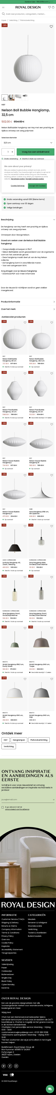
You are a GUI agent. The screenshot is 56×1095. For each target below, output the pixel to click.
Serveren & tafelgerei (37, 923)
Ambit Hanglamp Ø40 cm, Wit (13, 716)
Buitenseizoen (8, 974)
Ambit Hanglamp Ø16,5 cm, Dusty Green (13, 665)
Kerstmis (5, 988)
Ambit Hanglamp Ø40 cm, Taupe (39, 665)
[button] (49, 7)
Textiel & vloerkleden (37, 933)
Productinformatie (10, 301)
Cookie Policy (7, 943)
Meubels (31, 919)
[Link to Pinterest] (4, 1066)
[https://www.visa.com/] (5, 1074)
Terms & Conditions (10, 933)
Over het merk (8, 309)
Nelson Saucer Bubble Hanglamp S (11, 513)
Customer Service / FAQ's (13, 919)
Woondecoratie (35, 926)
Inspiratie (6, 946)
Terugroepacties (9, 953)
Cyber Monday (8, 984)
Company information (12, 929)
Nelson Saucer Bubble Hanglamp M (37, 462)
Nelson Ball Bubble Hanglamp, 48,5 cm (37, 360)
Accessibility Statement (12, 949)
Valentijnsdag (8, 964)
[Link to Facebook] (10, 1066)
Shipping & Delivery (10, 923)
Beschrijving (7, 219)
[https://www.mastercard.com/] (12, 1075)
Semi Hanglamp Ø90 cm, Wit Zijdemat (39, 513)
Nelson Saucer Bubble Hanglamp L (11, 462)
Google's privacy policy (35, 179)
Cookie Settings (18, 186)
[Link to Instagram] (16, 1066)
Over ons (6, 939)
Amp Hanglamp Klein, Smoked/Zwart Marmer (38, 564)
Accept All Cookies (37, 186)
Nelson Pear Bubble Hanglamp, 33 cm (36, 411)
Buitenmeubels (34, 936)
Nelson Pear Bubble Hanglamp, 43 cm (10, 411)
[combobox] (28, 142)
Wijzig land (6, 1012)
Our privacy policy (18, 179)
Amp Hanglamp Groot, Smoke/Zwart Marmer (38, 614)
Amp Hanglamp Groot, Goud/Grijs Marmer (11, 614)
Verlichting (32, 929)
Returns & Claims (9, 926)
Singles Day (7, 978)
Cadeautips (7, 971)
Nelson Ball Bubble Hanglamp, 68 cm (10, 360)
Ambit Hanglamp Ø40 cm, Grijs (39, 716)
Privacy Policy (8, 936)
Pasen (4, 968)
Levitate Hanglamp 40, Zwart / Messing (12, 564)
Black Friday (7, 981)
